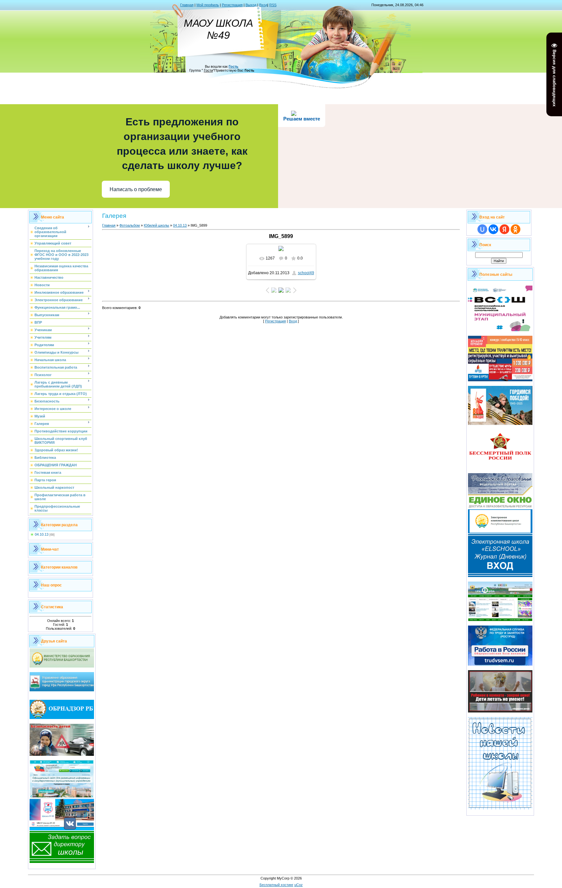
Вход (263, 5)
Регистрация (232, 5)
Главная (187, 5)
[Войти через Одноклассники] (515, 229)
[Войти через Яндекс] (504, 229)
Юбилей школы (156, 225)
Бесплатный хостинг (276, 885)
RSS (272, 5)
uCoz (298, 885)
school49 (306, 273)
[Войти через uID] (482, 229)
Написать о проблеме (136, 189)
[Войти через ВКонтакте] (493, 229)
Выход (251, 5)
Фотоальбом (129, 225)
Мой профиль (207, 5)
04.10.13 (41, 534)
